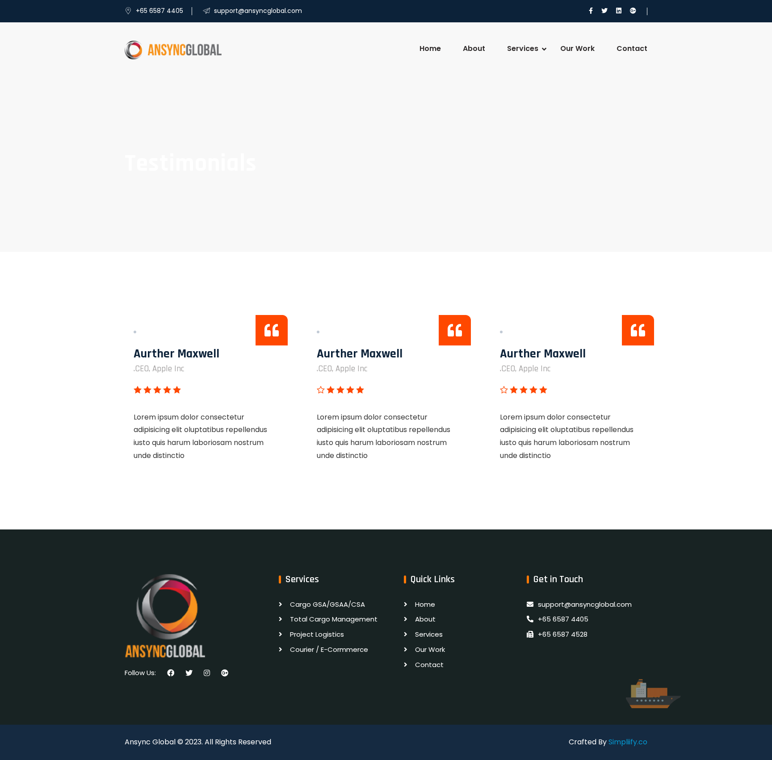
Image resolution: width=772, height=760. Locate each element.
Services (522, 48)
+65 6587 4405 (563, 619)
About (474, 48)
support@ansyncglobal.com (585, 604)
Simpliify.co (627, 742)
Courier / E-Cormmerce (329, 649)
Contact (632, 48)
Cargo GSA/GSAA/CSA (327, 604)
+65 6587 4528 (562, 634)
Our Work (577, 48)
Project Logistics (317, 634)
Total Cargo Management (334, 619)
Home (430, 48)
